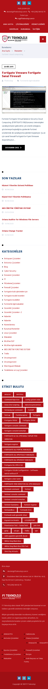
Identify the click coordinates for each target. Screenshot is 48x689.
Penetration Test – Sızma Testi (16, 525)
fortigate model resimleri (14, 295)
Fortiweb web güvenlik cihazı (15, 515)
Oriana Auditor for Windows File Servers (20, 219)
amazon (7, 394)
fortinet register (30, 504)
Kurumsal (25, 29)
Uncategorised (10, 357)
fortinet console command (14, 494)
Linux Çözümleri (10, 333)
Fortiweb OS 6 (25, 509)
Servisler (13, 29)
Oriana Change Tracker (12, 231)
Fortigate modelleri (12, 300)
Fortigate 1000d (10, 420)
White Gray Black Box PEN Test (16, 546)
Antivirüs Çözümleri (12, 262)
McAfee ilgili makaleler (13, 345)
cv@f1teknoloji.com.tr (25, 18)
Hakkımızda (30, 634)
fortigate (36, 415)
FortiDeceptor (21, 415)
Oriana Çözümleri (32, 638)
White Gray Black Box (12, 541)
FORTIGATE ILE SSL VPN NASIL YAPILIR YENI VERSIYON (20, 437)
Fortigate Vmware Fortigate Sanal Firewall (21, 74)
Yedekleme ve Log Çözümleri (16, 370)
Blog (6, 266)
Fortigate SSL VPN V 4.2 (13, 465)
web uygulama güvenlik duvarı (15, 535)
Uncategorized (10, 362)
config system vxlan (32, 399)
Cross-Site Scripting (11, 404)
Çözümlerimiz (22, 24)
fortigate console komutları (15, 430)
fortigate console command (15, 425)
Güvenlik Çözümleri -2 (13, 312)
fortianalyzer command (13, 409)
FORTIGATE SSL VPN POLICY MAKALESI (19, 454)
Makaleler (8, 337)
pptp (6, 530)
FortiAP (31, 409)
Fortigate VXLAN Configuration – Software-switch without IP (21, 472)
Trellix (6, 353)
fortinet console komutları (14, 499)
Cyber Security (10, 271)
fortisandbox (9, 509)
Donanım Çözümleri (12, 275)
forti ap (7, 415)
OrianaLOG (33, 642)
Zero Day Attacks (11, 551)
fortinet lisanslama (11, 504)
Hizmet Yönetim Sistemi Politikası (17, 185)
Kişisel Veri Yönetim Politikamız (16, 196)
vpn (36, 530)
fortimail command (11, 489)
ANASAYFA (8, 634)
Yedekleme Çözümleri (12, 654)
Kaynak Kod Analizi (11, 520)
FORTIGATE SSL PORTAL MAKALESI (17, 449)
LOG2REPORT (30, 520)
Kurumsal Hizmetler (12, 328)
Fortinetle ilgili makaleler (30, 80)
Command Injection (11, 399)
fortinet (28, 489)
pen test (37, 525)
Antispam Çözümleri (12, 258)
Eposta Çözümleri (10, 650)
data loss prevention (33, 404)
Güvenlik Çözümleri (12, 308)
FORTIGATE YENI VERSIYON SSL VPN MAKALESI (22, 483)
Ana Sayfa (8, 24)
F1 (5, 279)
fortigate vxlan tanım (12, 478)
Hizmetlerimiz (38, 24)
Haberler (7, 316)
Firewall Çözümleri (11, 287)
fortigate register (11, 444)
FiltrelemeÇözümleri (12, 283)
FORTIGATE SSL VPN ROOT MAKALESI (18, 459)
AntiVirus (19, 394)
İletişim (36, 29)
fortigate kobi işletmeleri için (16, 291)
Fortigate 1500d (29, 420)
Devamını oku (12, 147)
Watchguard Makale (12, 366)
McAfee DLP (9, 341)
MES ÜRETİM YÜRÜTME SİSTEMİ (16, 208)
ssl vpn (16, 530)
